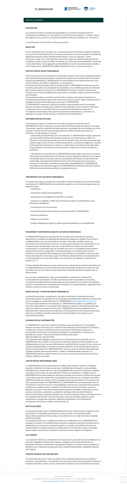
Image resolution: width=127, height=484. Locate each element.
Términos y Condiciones (50, 481)
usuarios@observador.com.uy (84, 301)
